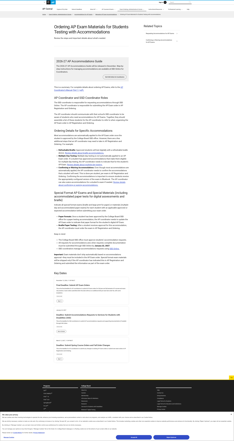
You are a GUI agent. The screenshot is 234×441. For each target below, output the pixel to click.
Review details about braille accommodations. (84, 153)
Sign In (60, 301)
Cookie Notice (17, 432)
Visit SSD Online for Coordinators (114, 77)
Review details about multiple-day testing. (84, 165)
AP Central (47, 9)
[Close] (231, 414)
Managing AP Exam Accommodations (106, 14)
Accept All (134, 437)
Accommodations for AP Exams (83, 14)
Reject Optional (171, 437)
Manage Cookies (9, 437)
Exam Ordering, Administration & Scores (60, 14)
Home (44, 14)
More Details (61, 331)
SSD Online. (114, 249)
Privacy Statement (39, 432)
